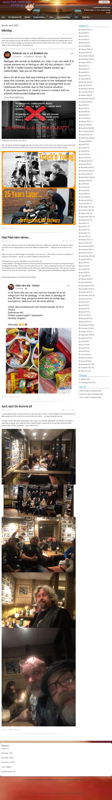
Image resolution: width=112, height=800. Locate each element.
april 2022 (84, 194)
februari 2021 (85, 240)
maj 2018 (84, 348)
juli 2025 (84, 66)
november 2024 (86, 92)
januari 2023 (85, 164)
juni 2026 (84, 36)
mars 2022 (84, 197)
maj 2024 (84, 112)
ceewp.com (80, 793)
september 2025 (86, 59)
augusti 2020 (85, 259)
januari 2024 (85, 125)
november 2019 (86, 289)
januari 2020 (85, 282)
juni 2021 (84, 226)
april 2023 (84, 154)
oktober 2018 (85, 331)
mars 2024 (84, 118)
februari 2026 (85, 49)
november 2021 (86, 210)
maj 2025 (84, 72)
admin (5, 228)
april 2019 (84, 312)
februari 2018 (85, 358)
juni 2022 (84, 187)
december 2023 (86, 128)
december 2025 (86, 56)
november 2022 (86, 171)
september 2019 (86, 295)
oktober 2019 (85, 292)
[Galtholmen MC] (18, 10)
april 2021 (84, 233)
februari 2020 (85, 279)
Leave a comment (69, 34)
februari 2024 (85, 121)
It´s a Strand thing (64, 17)
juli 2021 (84, 223)
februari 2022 (85, 200)
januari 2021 (85, 243)
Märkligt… (7, 30)
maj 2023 (84, 151)
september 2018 (86, 335)
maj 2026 (84, 39)
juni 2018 (84, 345)
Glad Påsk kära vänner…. (16, 237)
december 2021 (86, 207)
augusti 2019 (85, 299)
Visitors (5, 745)
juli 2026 (84, 33)
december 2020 (86, 246)
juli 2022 (84, 184)
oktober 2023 (85, 135)
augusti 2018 (85, 338)
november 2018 (86, 328)
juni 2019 (84, 305)
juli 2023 (84, 144)
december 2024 (86, 89)
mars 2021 (84, 236)
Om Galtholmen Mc (14, 17)
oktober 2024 (85, 95)
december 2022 (86, 167)
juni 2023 (84, 148)
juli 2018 (84, 341)
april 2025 (84, 75)
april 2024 (84, 115)
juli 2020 (84, 263)
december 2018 (86, 325)
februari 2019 (85, 318)
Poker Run (86, 17)
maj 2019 (84, 308)
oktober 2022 (85, 174)
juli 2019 (84, 302)
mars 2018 (84, 354)
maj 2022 (84, 190)
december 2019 (86, 286)
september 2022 (86, 177)
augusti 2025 (85, 62)
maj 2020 (84, 269)
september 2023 (86, 138)
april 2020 (84, 272)
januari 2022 (85, 203)
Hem (3, 17)
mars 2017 (84, 371)
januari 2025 (85, 85)
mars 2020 (84, 276)
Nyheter (27, 17)
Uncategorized (15, 228)
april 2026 (84, 43)
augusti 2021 (85, 220)
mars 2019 (84, 315)
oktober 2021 (85, 213)
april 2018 (84, 351)
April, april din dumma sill (17, 406)
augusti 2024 (85, 102)
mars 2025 (84, 79)
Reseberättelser (39, 17)
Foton (51, 17)
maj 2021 (84, 230)
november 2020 (86, 249)
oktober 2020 (85, 253)
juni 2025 (84, 69)
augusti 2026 (85, 30)
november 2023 (86, 131)
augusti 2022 (85, 180)
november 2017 (86, 368)
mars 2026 (84, 46)
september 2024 (86, 98)
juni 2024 (84, 108)
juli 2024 (84, 105)
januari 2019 (85, 322)
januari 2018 (85, 361)
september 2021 (86, 217)
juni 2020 (84, 266)
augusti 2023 (85, 141)
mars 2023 (84, 158)
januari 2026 (85, 52)
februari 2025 (85, 82)
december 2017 (86, 364)
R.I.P (76, 17)
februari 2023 (85, 161)
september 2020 (86, 256)
